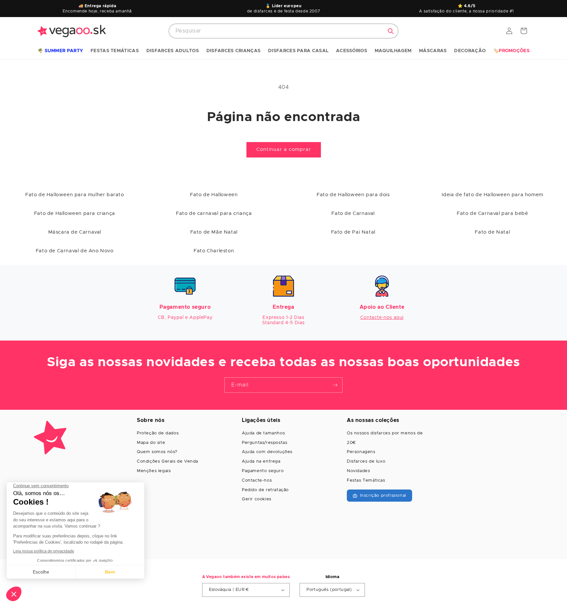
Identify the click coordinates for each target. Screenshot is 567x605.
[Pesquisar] (391, 31)
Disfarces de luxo (366, 461)
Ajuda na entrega (261, 461)
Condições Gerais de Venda (167, 461)
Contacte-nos (257, 480)
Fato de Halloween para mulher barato (74, 194)
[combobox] (283, 31)
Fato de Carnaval (353, 213)
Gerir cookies (256, 499)
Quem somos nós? (157, 452)
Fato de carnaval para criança (214, 213)
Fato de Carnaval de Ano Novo (75, 250)
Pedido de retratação (265, 490)
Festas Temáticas (366, 480)
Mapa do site (151, 443)
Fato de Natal (492, 232)
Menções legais (154, 471)
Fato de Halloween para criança (74, 213)
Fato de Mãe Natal (214, 232)
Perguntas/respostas (264, 443)
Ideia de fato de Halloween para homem (492, 194)
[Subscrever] (335, 385)
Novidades (358, 471)
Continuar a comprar (283, 149)
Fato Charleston (214, 250)
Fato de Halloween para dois (353, 194)
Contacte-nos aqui (382, 317)
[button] (60, 51)
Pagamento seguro (263, 471)
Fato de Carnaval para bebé (492, 213)
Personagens (361, 452)
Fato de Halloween (214, 194)
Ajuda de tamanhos (263, 433)
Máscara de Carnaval (74, 232)
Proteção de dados (157, 433)
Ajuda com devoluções (267, 452)
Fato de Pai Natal (353, 232)
